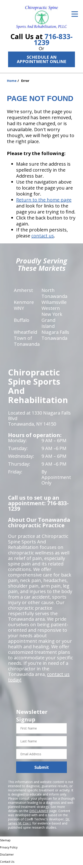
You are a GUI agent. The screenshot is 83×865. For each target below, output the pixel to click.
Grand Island (48, 323)
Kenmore (24, 302)
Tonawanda (54, 338)
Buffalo (21, 320)
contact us (42, 236)
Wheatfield (25, 332)
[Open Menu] (74, 14)
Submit (41, 767)
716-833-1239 (53, 39)
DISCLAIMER (38, 811)
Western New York (52, 311)
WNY (19, 308)
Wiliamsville (54, 302)
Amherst (23, 290)
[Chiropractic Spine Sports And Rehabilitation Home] (41, 17)
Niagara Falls (55, 332)
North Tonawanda (54, 293)
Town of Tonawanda (27, 341)
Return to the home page (43, 200)
